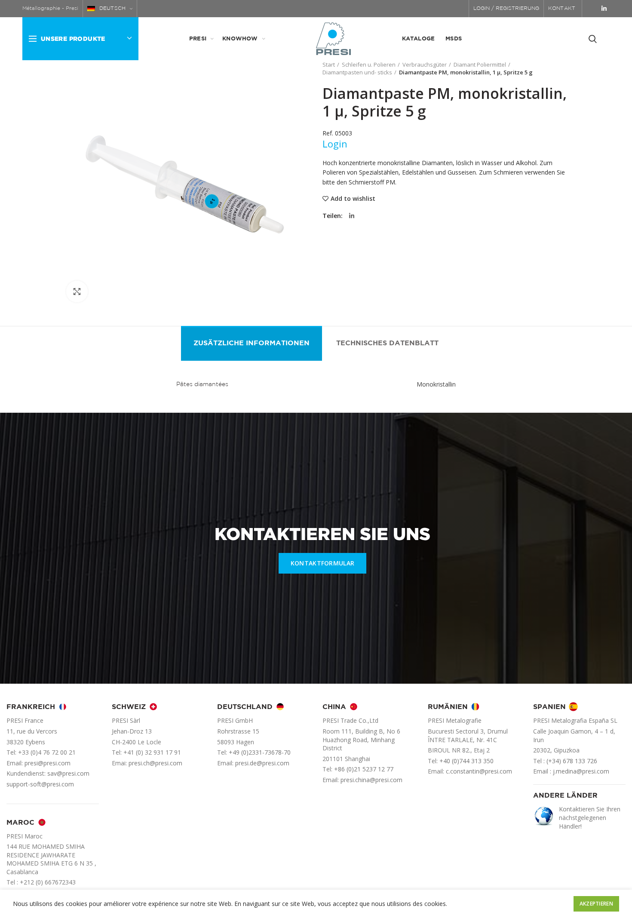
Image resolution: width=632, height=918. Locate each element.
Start (328, 64)
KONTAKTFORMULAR (323, 563)
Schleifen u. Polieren (369, 64)
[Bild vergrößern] (77, 291)
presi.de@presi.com (262, 763)
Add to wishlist (353, 199)
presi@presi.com (48, 763)
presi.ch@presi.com (155, 763)
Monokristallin (436, 384)
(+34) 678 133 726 (571, 761)
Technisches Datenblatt (387, 343)
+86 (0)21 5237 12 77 (363, 769)
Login (334, 143)
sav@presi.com (68, 773)
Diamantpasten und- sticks (357, 72)
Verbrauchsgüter (424, 64)
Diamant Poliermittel (480, 64)
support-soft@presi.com (40, 784)
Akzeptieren (596, 903)
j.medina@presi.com (581, 771)
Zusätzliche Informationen (251, 343)
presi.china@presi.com (371, 780)
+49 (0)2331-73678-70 (260, 752)
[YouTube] (592, 8)
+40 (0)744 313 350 (466, 761)
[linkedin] (604, 8)
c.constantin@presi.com (479, 771)
